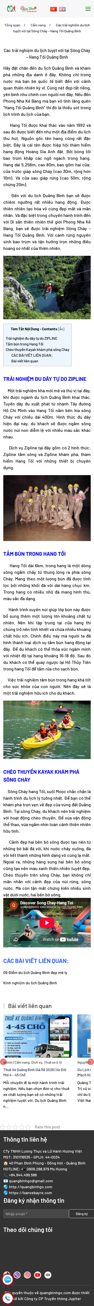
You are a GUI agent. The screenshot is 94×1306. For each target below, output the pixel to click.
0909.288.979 (38, 1168)
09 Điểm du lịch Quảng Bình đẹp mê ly (35, 972)
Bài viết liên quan (24, 361)
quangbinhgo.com (55, 1292)
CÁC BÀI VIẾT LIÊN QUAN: (32, 355)
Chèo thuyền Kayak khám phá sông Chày (37, 349)
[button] (88, 9)
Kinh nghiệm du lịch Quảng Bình (30, 982)
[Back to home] (21, 9)
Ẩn (61, 329)
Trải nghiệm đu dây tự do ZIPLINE (31, 338)
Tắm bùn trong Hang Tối (24, 344)
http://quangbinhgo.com (30, 1186)
